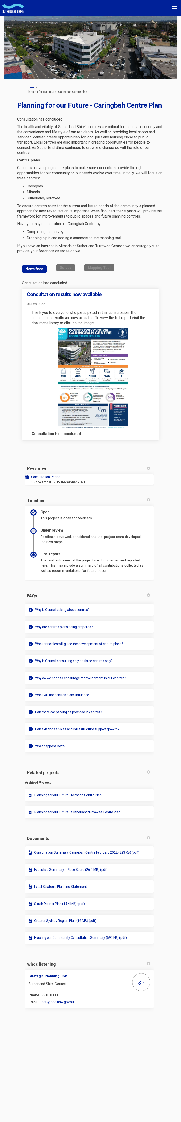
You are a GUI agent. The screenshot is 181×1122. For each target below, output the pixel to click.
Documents (38, 838)
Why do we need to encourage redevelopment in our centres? (80, 678)
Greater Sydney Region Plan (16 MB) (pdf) (65, 921)
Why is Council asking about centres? (62, 610)
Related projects (43, 772)
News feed (34, 269)
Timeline (35, 500)
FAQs (32, 595)
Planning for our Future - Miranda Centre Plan (68, 795)
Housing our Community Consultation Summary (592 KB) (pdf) (80, 938)
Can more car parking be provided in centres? (68, 712)
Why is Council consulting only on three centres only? (74, 661)
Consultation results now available (64, 294)
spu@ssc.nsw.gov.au (58, 1002)
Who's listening (41, 964)
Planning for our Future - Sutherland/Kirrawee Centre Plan (77, 812)
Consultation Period (45, 477)
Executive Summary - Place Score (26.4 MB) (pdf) (71, 870)
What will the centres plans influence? (63, 695)
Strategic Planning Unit (48, 976)
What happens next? (50, 746)
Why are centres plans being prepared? (64, 627)
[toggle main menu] (174, 8)
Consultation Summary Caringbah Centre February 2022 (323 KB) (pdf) (86, 852)
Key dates (36, 468)
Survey (65, 268)
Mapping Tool (99, 268)
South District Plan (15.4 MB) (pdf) (59, 904)
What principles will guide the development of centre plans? (79, 644)
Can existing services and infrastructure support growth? (77, 729)
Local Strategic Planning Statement (60, 886)
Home (30, 87)
